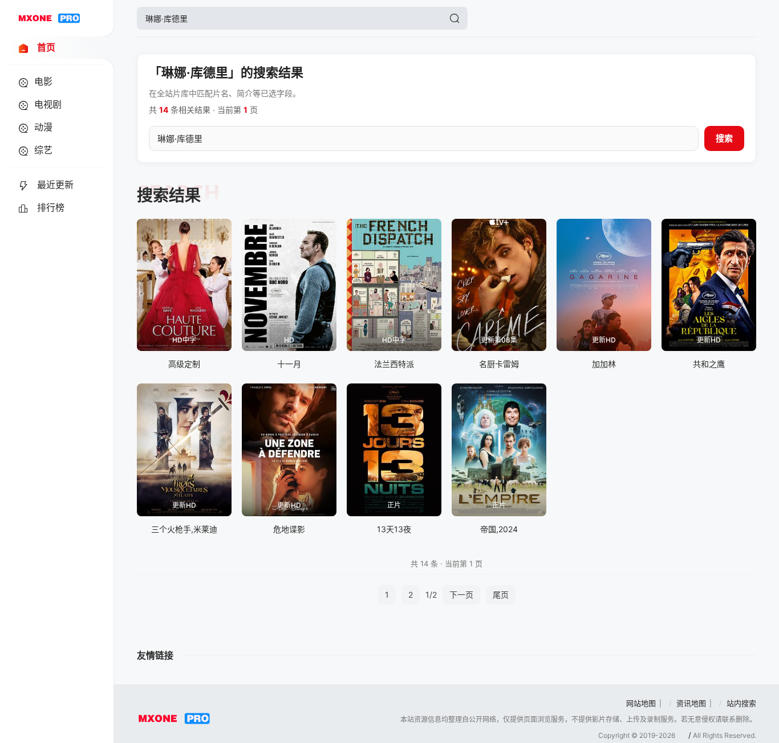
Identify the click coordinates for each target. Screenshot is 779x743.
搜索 (724, 138)
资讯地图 (691, 703)
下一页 (461, 594)
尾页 (501, 594)
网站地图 (641, 703)
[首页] (49, 18)
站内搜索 (741, 703)
